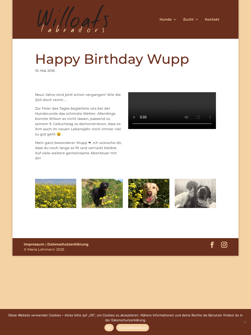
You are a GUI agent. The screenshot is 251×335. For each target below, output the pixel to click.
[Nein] (244, 322)
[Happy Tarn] (148, 208)
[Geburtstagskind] (102, 208)
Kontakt (212, 20)
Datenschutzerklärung (67, 244)
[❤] (195, 208)
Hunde (166, 20)
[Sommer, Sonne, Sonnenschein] (55, 208)
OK (109, 328)
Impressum (34, 244)
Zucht (188, 20)
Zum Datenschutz (133, 328)
